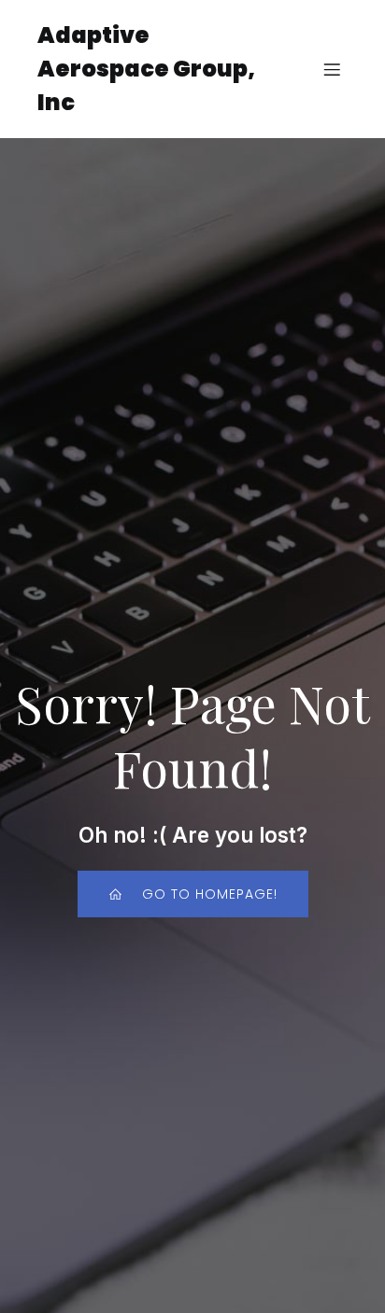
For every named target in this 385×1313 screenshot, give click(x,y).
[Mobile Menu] (332, 69)
